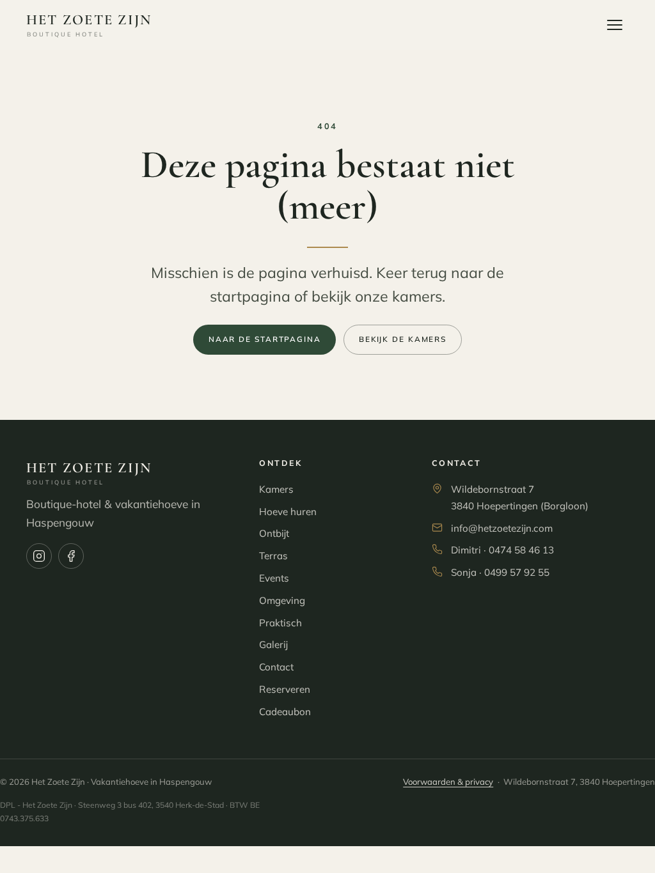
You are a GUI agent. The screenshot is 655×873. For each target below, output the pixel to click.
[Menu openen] (615, 25)
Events (274, 578)
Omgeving (282, 600)
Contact (276, 667)
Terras (273, 556)
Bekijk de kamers (402, 339)
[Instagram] (39, 556)
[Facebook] (71, 556)
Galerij (273, 644)
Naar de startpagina (265, 339)
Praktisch (280, 623)
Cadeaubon (285, 712)
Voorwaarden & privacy (448, 781)
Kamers (276, 489)
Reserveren (284, 689)
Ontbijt (274, 533)
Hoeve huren (288, 512)
